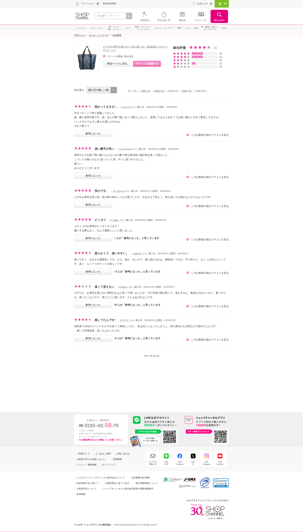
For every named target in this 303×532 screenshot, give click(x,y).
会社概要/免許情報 (140, 477)
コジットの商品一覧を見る (120, 56)
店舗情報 (117, 459)
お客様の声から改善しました (91, 459)
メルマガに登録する (152, 463)
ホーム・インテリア (99, 35)
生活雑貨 (117, 35)
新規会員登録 (109, 3)
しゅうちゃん (125, 149)
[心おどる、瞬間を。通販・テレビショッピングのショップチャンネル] (82, 16)
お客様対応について (86, 489)
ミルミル (126, 107)
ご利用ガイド (83, 454)
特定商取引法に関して (88, 483)
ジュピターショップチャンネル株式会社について (101, 477)
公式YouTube (219, 463)
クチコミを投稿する (147, 63)
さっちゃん (118, 191)
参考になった (93, 133)
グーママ (124, 320)
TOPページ (79, 35)
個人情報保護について (147, 483)
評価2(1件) (187, 91)
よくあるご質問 (103, 454)
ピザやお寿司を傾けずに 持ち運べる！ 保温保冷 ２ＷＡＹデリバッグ (135, 48)
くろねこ (114, 220)
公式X (193, 463)
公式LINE (166, 463)
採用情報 (81, 494)
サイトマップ (108, 465)
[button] (221, 483)
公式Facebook (179, 463)
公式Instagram (206, 463)
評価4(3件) (159, 91)
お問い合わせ (123, 454)
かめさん (137, 253)
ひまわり (123, 287)
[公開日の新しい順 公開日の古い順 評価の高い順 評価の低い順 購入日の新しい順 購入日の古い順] (102, 90)
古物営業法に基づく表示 (117, 483)
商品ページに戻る (117, 63)
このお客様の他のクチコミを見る (210, 135)
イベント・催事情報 (86, 465)
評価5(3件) (145, 91)
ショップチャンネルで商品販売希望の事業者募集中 (128, 489)
